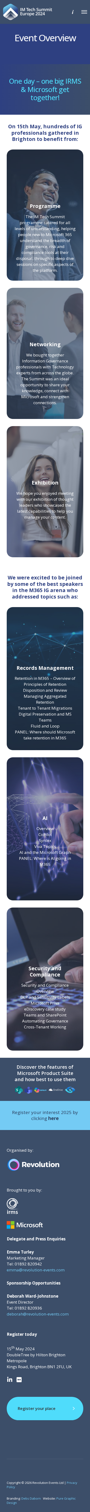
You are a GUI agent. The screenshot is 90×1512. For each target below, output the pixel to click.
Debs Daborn (31, 1498)
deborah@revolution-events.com (38, 1314)
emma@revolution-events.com (36, 1270)
